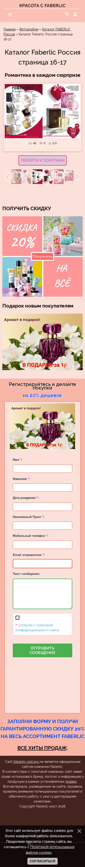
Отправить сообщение (43, 650)
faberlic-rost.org (26, 762)
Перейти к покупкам (42, 160)
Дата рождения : (26, 498)
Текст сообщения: (26, 574)
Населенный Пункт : (28, 517)
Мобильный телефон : (30, 536)
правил (71, 781)
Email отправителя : (29, 555)
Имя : (17, 459)
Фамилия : (21, 479)
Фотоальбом (28, 29)
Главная (10, 29)
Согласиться (42, 861)
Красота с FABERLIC (42, 5)
